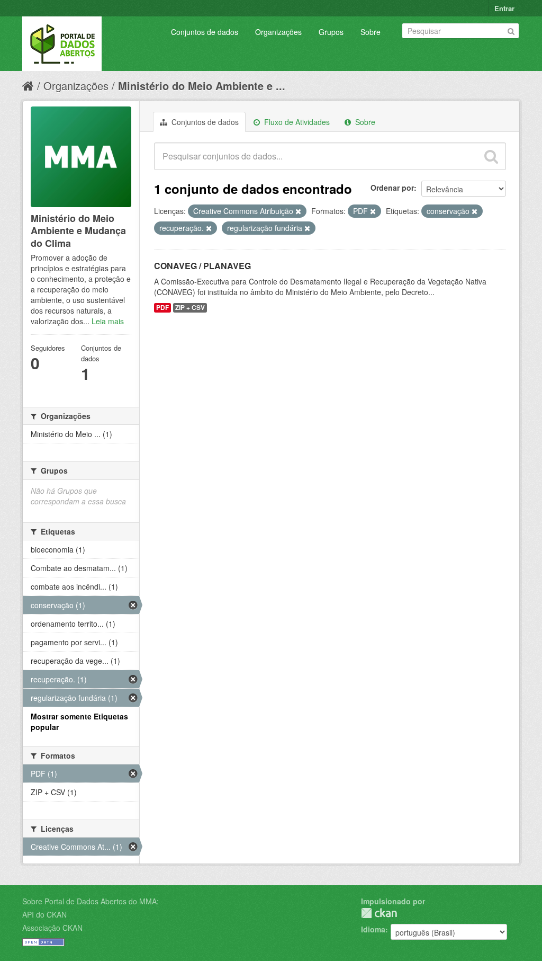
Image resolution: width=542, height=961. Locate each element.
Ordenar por (392, 187)
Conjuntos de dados (204, 31)
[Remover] (298, 211)
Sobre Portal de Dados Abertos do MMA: (90, 901)
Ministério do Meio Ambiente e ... (201, 85)
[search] (491, 156)
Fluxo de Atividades (296, 122)
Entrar (504, 8)
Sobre (370, 31)
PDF (162, 307)
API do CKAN (44, 914)
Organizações (278, 31)
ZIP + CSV (190, 307)
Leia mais (108, 321)
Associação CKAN (52, 927)
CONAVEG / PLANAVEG (202, 266)
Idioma (373, 929)
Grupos (331, 31)
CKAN (379, 913)
